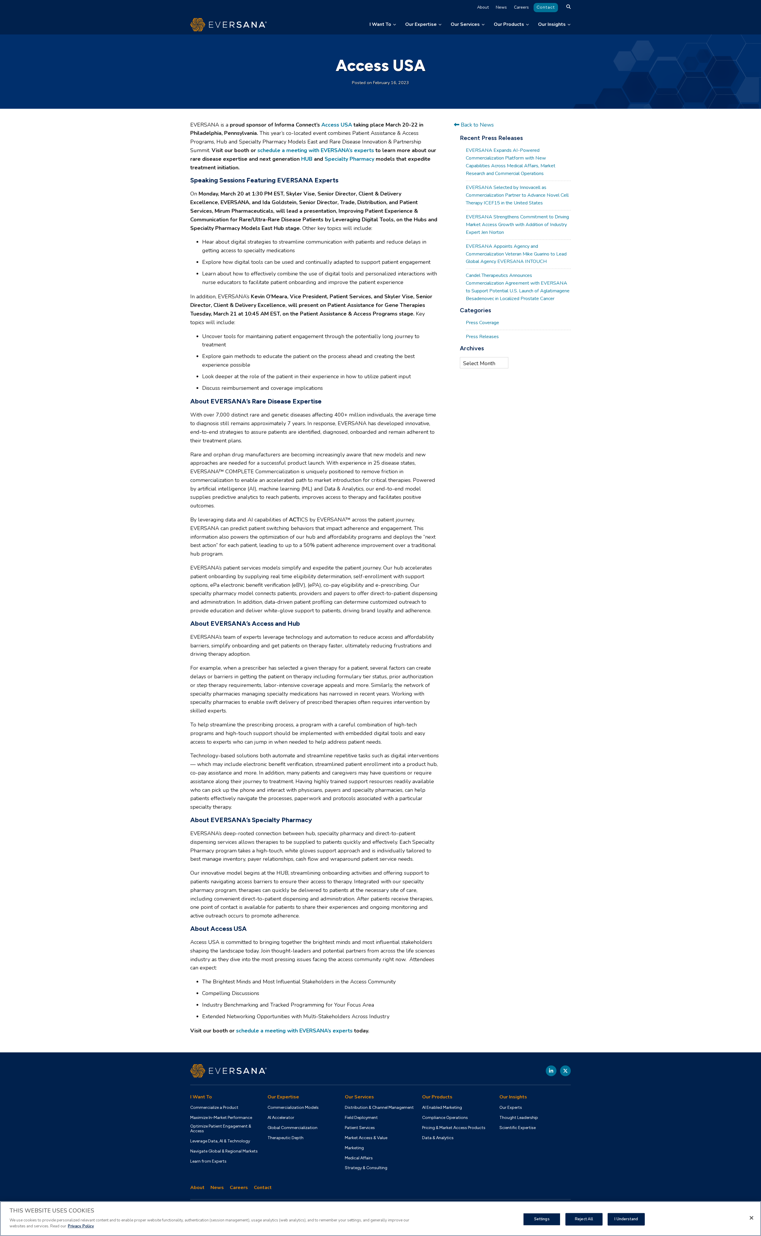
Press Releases (482, 336)
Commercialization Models (293, 1107)
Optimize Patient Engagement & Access (220, 1128)
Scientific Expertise (517, 1127)
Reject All (584, 1218)
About (483, 7)
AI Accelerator (281, 1117)
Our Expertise (421, 24)
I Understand (626, 1218)
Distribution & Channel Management (379, 1107)
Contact (546, 7)
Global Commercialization (292, 1127)
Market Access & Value (366, 1138)
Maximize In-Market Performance (221, 1117)
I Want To (380, 24)
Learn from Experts (208, 1161)
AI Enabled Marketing (442, 1107)
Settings (542, 1218)
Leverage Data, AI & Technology (220, 1141)
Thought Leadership (518, 1117)
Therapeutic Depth (286, 1138)
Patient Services (360, 1127)
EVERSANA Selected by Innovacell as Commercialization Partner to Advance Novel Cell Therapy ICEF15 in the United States (517, 195)
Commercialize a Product (214, 1107)
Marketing (354, 1148)
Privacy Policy (81, 1226)
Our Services (465, 24)
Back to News (476, 124)
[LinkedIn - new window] (551, 1070)
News (501, 7)
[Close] (751, 1217)
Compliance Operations (445, 1117)
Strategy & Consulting (366, 1168)
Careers (521, 7)
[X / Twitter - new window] (565, 1070)
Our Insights (552, 24)
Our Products (509, 24)
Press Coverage (482, 322)
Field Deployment (361, 1117)
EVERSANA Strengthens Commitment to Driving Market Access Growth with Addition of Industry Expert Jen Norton (517, 225)
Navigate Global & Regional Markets (224, 1151)
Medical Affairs (359, 1158)
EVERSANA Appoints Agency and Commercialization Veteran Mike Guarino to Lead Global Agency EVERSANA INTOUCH (516, 254)
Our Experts (510, 1107)
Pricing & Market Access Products (453, 1127)
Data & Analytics (438, 1138)
